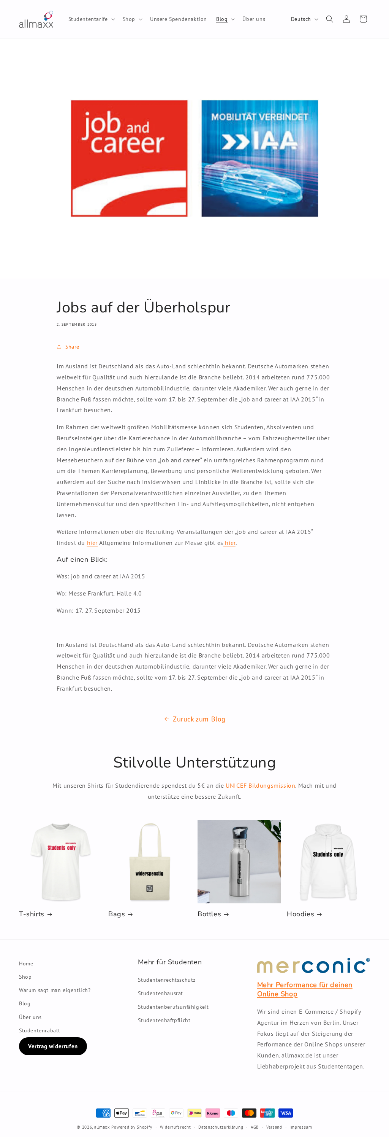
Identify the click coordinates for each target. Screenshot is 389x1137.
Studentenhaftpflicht (164, 1020)
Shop (25, 976)
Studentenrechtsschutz (167, 979)
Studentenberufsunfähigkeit (173, 1006)
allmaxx (102, 1127)
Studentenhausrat (160, 993)
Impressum (300, 1127)
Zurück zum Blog (199, 719)
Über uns (30, 1017)
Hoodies (300, 914)
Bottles (209, 914)
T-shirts (31, 914)
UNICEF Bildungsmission (260, 785)
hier (92, 542)
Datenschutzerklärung (220, 1127)
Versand (274, 1127)
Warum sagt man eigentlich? (55, 990)
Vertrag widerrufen (53, 1046)
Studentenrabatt (39, 1030)
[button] (91, 19)
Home (26, 963)
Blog (24, 1003)
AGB (255, 1127)
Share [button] (72, 346)
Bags (116, 914)
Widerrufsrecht (175, 1127)
